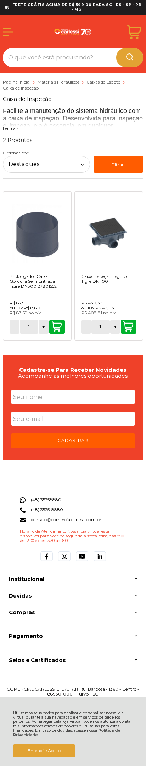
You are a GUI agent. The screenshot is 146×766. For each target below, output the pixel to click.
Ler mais (10, 129)
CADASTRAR (73, 440)
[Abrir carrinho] (134, 32)
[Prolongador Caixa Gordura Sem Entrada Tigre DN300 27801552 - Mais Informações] (37, 233)
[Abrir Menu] (8, 31)
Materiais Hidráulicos (59, 82)
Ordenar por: (16, 152)
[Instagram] (64, 561)
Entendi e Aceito (44, 750)
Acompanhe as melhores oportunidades (73, 375)
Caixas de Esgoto (104, 82)
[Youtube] (82, 561)
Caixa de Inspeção (21, 88)
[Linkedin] (100, 561)
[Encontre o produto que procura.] (129, 57)
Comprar (57, 327)
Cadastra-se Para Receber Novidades (73, 369)
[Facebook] (46, 561)
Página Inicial (17, 82)
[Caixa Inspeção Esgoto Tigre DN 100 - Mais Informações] (108, 233)
